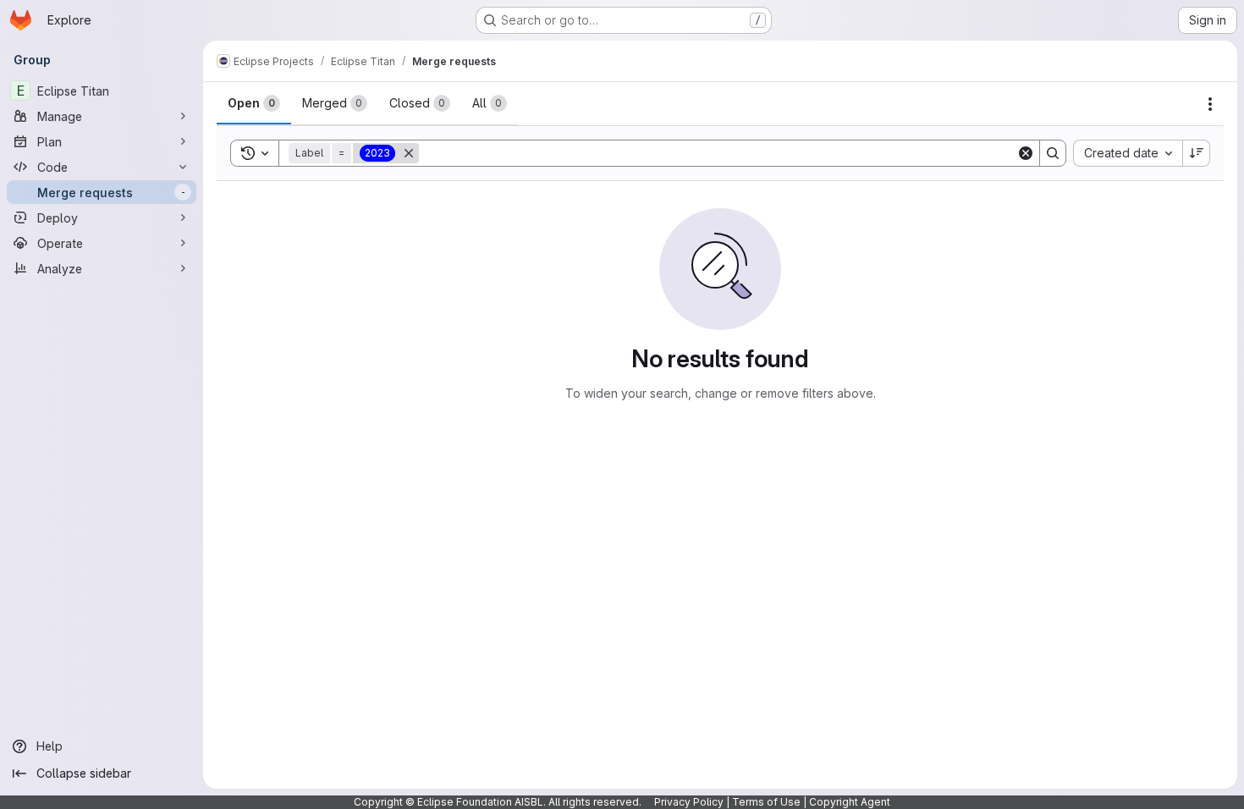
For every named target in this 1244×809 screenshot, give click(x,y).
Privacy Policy (689, 801)
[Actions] (1210, 104)
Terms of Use (766, 801)
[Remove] (409, 153)
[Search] (1052, 153)
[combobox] (1127, 153)
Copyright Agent (849, 801)
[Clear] (1026, 153)
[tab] (254, 103)
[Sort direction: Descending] (1196, 153)
